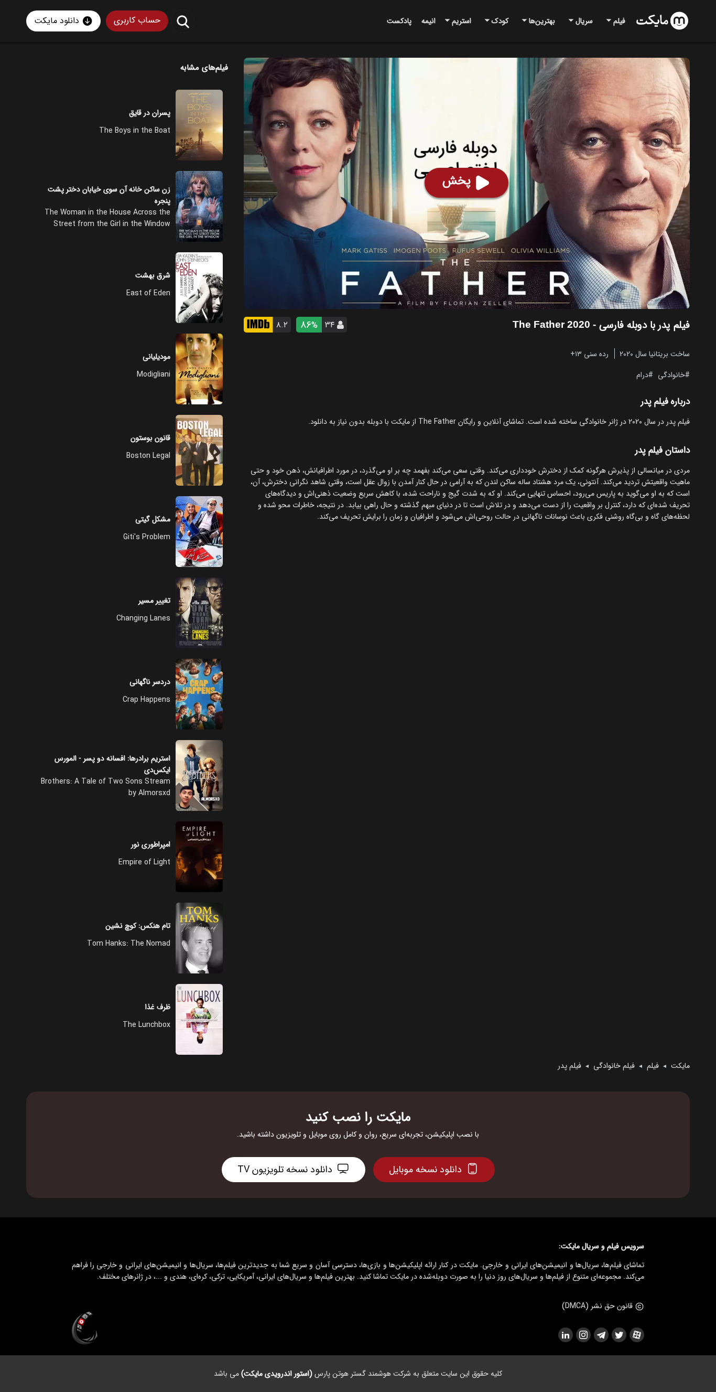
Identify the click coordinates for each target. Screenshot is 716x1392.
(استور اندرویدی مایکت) (276, 1373)
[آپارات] (636, 1334)
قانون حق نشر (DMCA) (597, 1306)
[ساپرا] (85, 1328)
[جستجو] (182, 21)
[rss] (565, 1334)
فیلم (653, 1066)
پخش (456, 181)
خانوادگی (671, 374)
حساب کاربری (137, 20)
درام (642, 374)
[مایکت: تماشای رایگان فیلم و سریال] (662, 20)
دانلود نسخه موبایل (425, 1169)
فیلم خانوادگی (614, 1066)
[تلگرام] (601, 1334)
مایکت (680, 1066)
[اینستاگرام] (583, 1334)
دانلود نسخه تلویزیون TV (284, 1169)
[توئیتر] (618, 1334)
